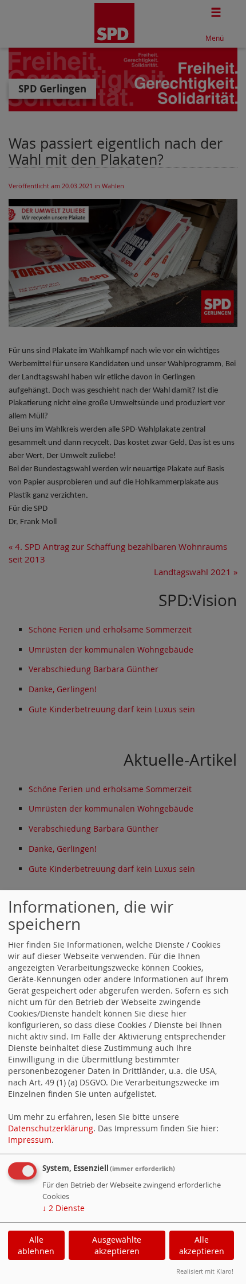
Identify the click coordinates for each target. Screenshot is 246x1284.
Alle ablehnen (36, 1245)
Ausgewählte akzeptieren (116, 1245)
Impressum (29, 1139)
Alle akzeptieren (201, 1245)
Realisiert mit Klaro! (204, 1271)
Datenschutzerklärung (50, 1128)
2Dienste (63, 1207)
